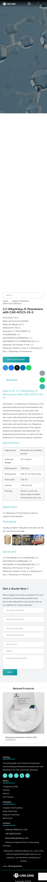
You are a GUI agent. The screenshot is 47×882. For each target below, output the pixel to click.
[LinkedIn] (10, 775)
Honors (6, 793)
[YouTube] (16, 775)
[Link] (9, 4)
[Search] (40, 295)
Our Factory (8, 797)
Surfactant (8, 818)
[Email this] (5, 367)
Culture (6, 790)
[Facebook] (5, 775)
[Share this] (11, 367)
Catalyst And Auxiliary (13, 808)
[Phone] (42, 386)
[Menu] (29, 4)
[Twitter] (22, 775)
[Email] (42, 373)
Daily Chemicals (10, 811)
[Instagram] (27, 775)
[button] (42, 3)
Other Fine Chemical (12, 303)
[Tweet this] (17, 367)
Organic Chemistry (20, 301)
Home (5, 301)
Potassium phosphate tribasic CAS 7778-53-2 (21, 738)
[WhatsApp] (42, 380)
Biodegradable (15, 866)
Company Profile (10, 786)
